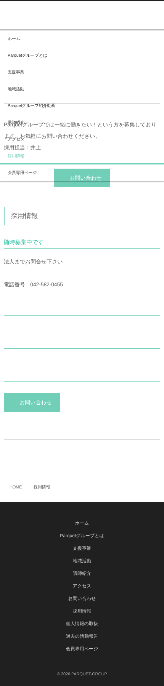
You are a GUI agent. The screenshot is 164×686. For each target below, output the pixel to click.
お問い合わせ (35, 402)
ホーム (14, 39)
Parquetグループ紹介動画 (31, 106)
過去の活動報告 (82, 636)
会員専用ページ (22, 173)
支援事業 (16, 72)
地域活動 (16, 89)
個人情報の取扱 (82, 623)
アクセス (16, 139)
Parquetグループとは (27, 55)
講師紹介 (16, 122)
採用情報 (16, 156)
